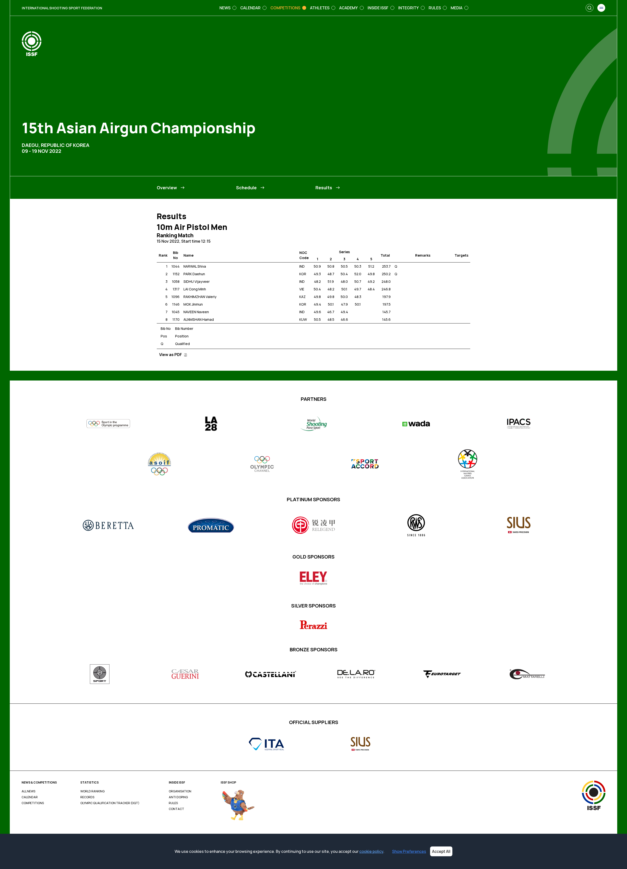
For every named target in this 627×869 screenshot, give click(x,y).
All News (28, 791)
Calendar (30, 797)
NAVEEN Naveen (196, 312)
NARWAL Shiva (194, 266)
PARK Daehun (194, 274)
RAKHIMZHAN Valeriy (200, 296)
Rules (173, 803)
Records (87, 797)
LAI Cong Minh (194, 289)
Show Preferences (409, 851)
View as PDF (171, 354)
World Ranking (92, 791)
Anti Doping (178, 797)
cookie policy (371, 851)
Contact (176, 809)
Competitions (33, 803)
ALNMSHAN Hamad (198, 319)
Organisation (180, 791)
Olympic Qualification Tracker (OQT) (109, 803)
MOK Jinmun (193, 304)
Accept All (441, 851)
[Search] (589, 8)
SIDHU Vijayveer (196, 281)
